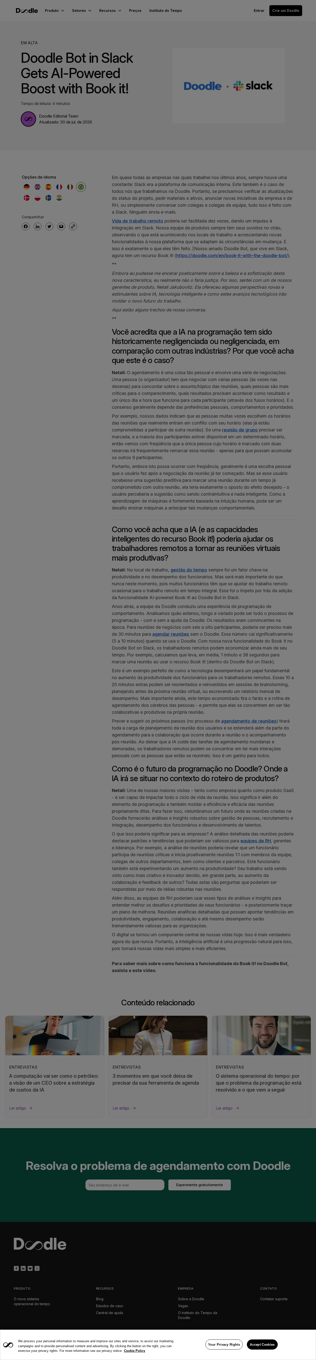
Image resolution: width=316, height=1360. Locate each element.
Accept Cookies (262, 1344)
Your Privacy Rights (224, 1344)
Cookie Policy (134, 1351)
